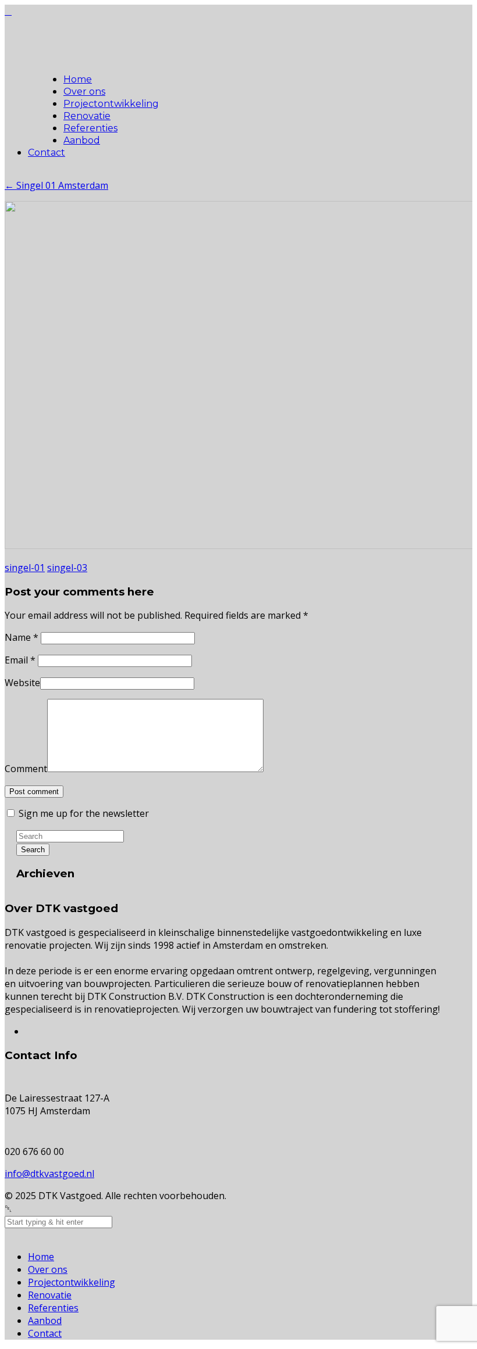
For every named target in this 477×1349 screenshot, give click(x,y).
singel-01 (25, 567)
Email (20, 660)
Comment (26, 768)
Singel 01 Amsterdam (56, 185)
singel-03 (67, 567)
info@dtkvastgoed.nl (49, 1173)
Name (21, 637)
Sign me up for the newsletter (82, 813)
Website (22, 682)
